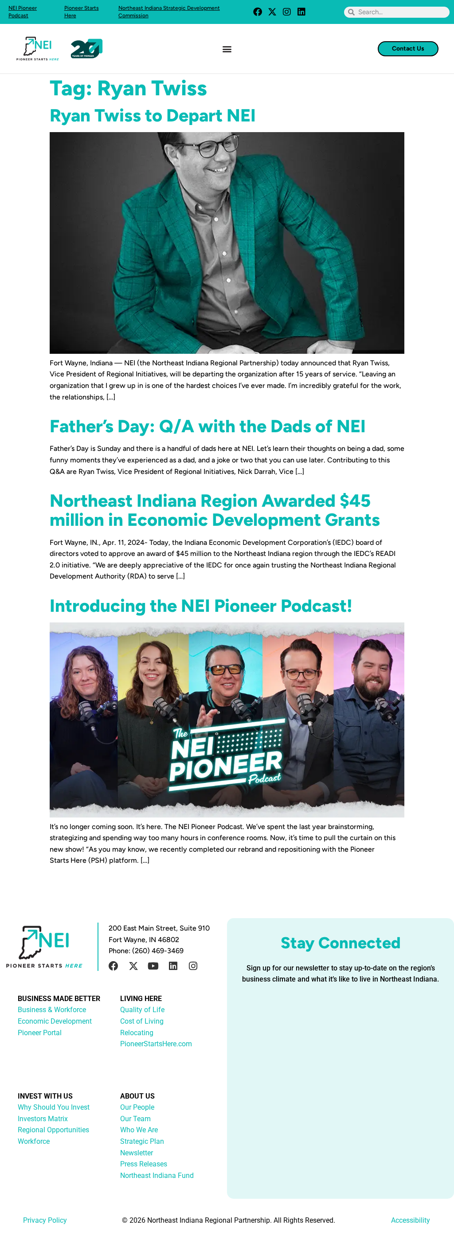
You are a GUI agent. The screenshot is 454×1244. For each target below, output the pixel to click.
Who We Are (139, 1130)
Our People (137, 1107)
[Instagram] (286, 12)
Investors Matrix (43, 1119)
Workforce (34, 1141)
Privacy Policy (45, 1220)
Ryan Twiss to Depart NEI (153, 115)
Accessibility (410, 1220)
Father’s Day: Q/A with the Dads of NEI (208, 426)
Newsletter (136, 1153)
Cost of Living (142, 1021)
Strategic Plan (142, 1141)
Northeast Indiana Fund (157, 1175)
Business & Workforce (52, 1009)
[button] (227, 48)
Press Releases (143, 1164)
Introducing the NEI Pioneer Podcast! (201, 605)
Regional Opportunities (53, 1130)
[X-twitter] (272, 12)
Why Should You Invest (54, 1107)
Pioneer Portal (40, 1033)
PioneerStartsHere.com (156, 1044)
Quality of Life (142, 1009)
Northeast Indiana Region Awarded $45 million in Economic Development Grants (215, 510)
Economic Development (55, 1021)
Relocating (136, 1033)
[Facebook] (257, 12)
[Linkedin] (301, 12)
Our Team (135, 1119)
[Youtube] (153, 966)
